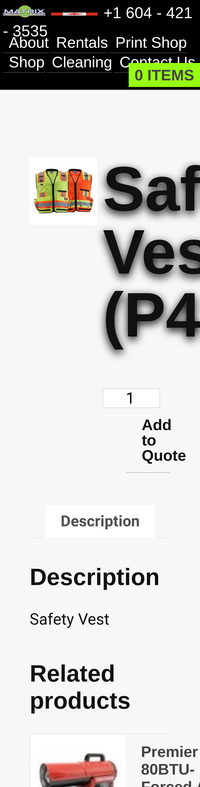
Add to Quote (156, 441)
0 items (163, 75)
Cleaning (84, 62)
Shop (27, 62)
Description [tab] (101, 523)
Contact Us (48, 82)
